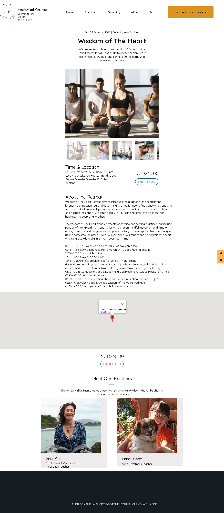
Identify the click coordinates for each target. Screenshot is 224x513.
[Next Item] (153, 103)
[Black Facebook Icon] (221, 253)
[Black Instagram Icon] (221, 259)
